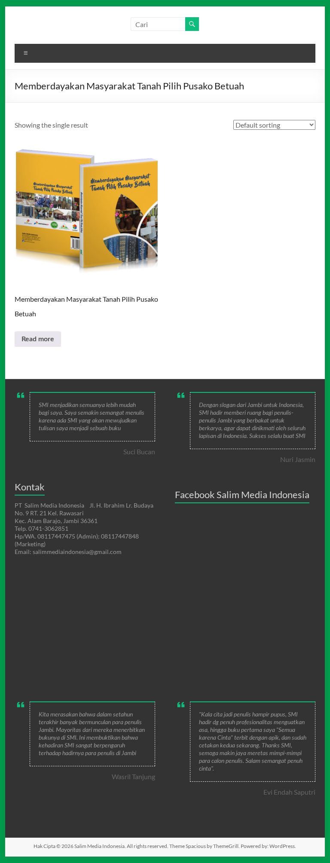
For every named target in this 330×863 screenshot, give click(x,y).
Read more (37, 339)
